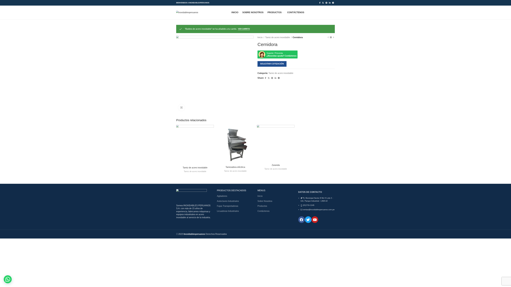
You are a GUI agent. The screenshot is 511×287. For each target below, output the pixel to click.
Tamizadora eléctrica (235, 167)
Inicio (260, 37)
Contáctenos (263, 211)
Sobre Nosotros (264, 201)
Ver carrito (244, 29)
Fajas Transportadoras (227, 206)
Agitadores (222, 196)
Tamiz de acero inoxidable (277, 37)
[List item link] (316, 205)
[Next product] (333, 37)
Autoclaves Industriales (228, 201)
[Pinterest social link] (326, 3)
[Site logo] (187, 12)
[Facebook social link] (319, 3)
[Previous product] (328, 37)
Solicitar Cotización (272, 64)
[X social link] (323, 3)
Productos (262, 206)
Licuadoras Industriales (228, 211)
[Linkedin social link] (329, 3)
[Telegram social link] (333, 3)
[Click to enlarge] (181, 107)
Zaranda (276, 165)
